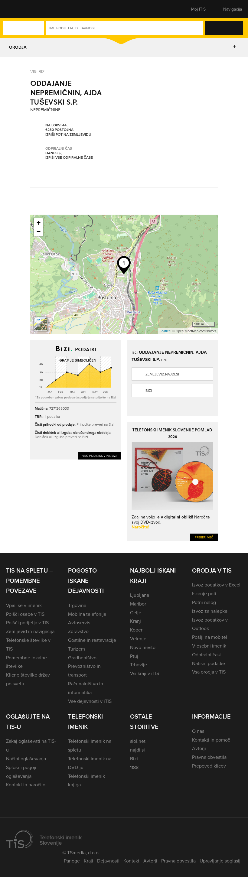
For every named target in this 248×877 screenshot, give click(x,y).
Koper (136, 629)
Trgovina (77, 605)
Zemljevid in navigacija (30, 631)
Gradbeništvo (82, 657)
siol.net (137, 741)
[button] (16, 9)
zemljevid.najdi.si (162, 374)
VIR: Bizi (37, 71)
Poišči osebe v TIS (25, 614)
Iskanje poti (204, 593)
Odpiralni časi (206, 654)
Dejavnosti (108, 860)
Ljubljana (139, 595)
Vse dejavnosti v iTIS (90, 701)
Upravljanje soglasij (220, 860)
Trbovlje (138, 664)
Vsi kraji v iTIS (144, 673)
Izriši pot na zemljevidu (68, 134)
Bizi (148, 390)
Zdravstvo (78, 631)
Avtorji (199, 748)
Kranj (135, 621)
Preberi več (204, 537)
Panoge (72, 860)
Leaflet (165, 331)
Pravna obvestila (209, 757)
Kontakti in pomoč (211, 739)
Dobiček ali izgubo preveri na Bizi (61, 436)
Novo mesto (142, 647)
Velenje (138, 638)
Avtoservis (79, 622)
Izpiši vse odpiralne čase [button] (69, 157)
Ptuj (134, 656)
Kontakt (131, 860)
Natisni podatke (208, 663)
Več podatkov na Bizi (99, 455)
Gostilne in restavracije (92, 640)
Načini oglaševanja (26, 758)
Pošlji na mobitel (209, 637)
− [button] (39, 231)
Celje (135, 612)
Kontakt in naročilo (25, 784)
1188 (134, 767)
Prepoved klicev (209, 765)
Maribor (138, 603)
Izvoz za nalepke (209, 611)
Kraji (88, 860)
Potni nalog (204, 602)
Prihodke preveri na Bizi (95, 424)
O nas (198, 731)
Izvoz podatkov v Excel (216, 584)
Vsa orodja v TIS (209, 671)
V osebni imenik (209, 645)
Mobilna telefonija (87, 614)
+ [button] (39, 222)
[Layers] (40, 323)
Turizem (76, 648)
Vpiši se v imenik (24, 605)
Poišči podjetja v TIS (27, 622)
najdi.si (137, 749)
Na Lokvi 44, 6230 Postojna (59, 127)
